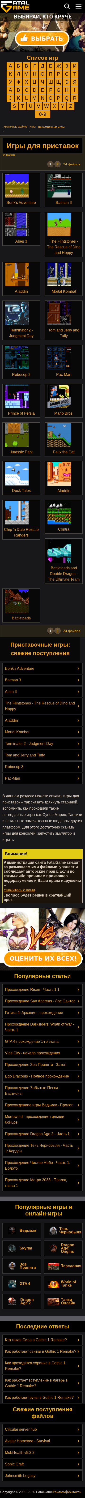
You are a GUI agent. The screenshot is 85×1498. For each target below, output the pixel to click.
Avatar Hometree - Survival (27, 1441)
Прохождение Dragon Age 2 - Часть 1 (37, 1134)
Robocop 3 (21, 375)
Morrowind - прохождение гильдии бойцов (34, 1119)
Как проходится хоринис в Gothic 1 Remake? (35, 1366)
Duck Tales (21, 491)
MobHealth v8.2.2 (19, 1453)
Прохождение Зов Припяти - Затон (35, 1065)
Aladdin (21, 291)
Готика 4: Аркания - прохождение (34, 1013)
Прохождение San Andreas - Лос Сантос (40, 1001)
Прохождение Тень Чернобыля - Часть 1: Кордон (39, 1148)
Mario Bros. (63, 413)
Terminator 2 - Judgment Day (21, 333)
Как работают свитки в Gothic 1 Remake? (40, 1351)
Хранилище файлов (15, 126)
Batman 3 (64, 203)
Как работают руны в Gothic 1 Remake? (39, 1397)
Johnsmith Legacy (20, 1476)
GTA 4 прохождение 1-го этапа (32, 1041)
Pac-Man (63, 375)
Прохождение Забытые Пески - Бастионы (32, 1090)
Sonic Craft (14, 1464)
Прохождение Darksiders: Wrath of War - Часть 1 (39, 1027)
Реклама (59, 1492)
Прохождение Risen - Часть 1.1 (32, 989)
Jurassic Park (21, 452)
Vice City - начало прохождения (32, 1053)
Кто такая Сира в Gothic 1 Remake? (36, 1340)
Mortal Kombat (64, 291)
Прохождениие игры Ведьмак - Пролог (39, 1105)
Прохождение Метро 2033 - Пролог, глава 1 (36, 1183)
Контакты (74, 1492)
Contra (63, 529)
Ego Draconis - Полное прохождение (37, 1076)
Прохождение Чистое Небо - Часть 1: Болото (37, 1165)
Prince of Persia (21, 413)
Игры (33, 126)
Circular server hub (21, 1429)
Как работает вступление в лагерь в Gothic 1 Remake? (36, 1383)
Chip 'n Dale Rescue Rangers (21, 532)
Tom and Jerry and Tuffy (63, 333)
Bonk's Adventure (21, 203)
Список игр (42, 58)
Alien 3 (21, 241)
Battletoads (21, 618)
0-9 (42, 114)
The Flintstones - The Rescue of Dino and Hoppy (64, 247)
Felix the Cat (63, 452)
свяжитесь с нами (19, 890)
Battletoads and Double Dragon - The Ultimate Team (64, 573)
